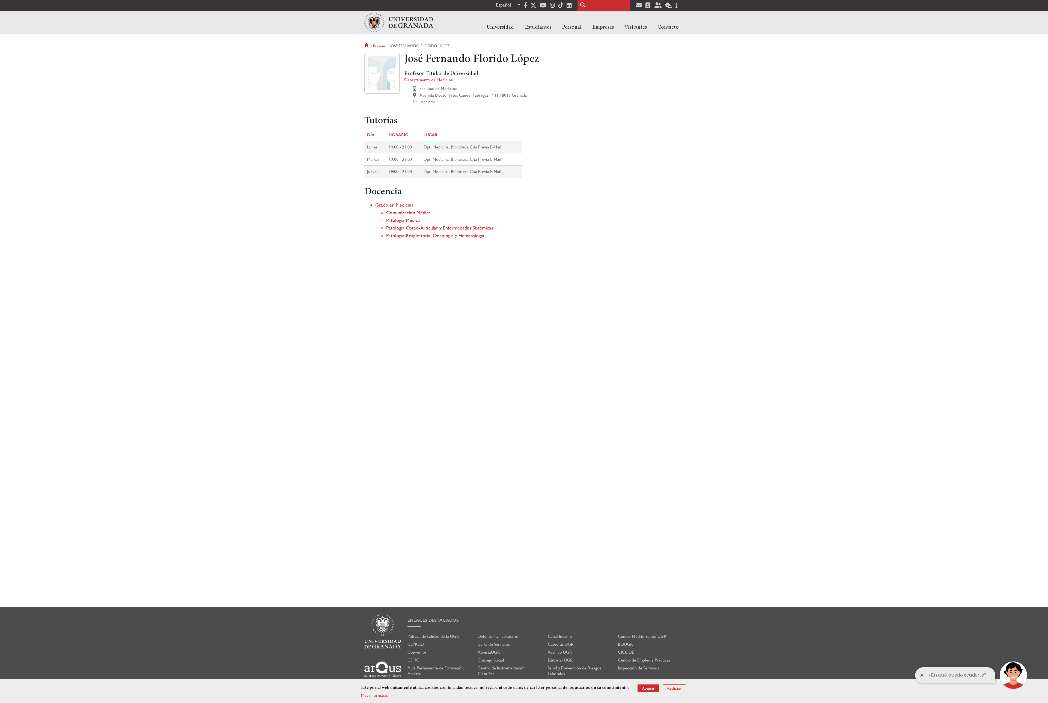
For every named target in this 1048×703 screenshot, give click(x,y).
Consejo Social (491, 660)
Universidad (500, 27)
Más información (376, 695)
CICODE (626, 652)
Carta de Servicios (494, 644)
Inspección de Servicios (638, 668)
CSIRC (413, 660)
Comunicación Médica (408, 212)
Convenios (417, 652)
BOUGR (625, 644)
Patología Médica (403, 220)
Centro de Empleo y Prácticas (644, 660)
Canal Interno (560, 636)
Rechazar (674, 688)
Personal (572, 27)
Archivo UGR (560, 652)
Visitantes (635, 27)
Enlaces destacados (433, 620)
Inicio (367, 46)
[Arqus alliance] (382, 669)
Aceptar (648, 688)
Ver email (429, 101)
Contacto (668, 27)
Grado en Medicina (394, 205)
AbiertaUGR (489, 652)
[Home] (398, 22)
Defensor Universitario (498, 636)
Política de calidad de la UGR (433, 636)
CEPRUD (415, 644)
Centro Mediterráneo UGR (642, 636)
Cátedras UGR (561, 644)
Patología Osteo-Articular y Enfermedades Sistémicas (439, 228)
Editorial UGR (560, 660)
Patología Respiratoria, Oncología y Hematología (435, 235)
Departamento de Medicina (428, 79)
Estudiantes (538, 27)
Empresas (603, 27)
